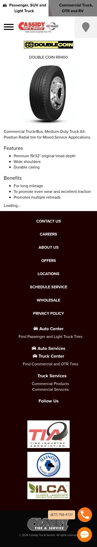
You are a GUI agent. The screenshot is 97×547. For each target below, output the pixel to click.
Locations (48, 274)
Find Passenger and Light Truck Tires (50, 336)
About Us (49, 247)
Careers (48, 234)
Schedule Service (48, 287)
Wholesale (48, 300)
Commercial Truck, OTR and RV (76, 8)
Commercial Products (50, 384)
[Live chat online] (84, 534)
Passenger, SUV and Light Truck (27, 8)
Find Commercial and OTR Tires (50, 364)
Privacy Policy (48, 313)
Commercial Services (50, 389)
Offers (48, 260)
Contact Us (48, 221)
